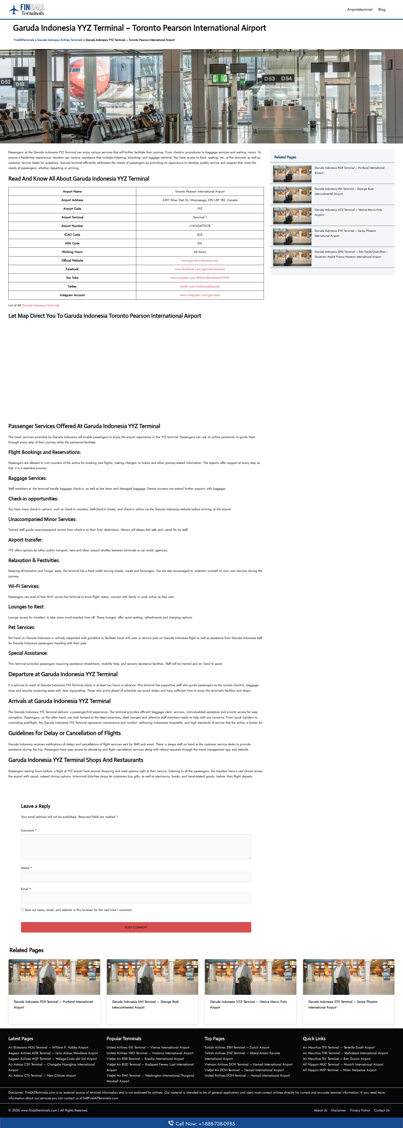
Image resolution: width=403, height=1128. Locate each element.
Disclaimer (338, 1110)
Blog (381, 9)
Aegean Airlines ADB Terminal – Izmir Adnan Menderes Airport (53, 1053)
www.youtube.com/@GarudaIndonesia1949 (199, 277)
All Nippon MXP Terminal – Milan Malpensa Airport (339, 1070)
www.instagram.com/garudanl (200, 295)
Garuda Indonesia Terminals (40, 305)
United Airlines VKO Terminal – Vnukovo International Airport (150, 1053)
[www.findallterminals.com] (26, 9)
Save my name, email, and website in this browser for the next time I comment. (79, 910)
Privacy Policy (360, 1110)
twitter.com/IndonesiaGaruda (200, 286)
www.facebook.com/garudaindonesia (200, 269)
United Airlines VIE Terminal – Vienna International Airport (148, 1047)
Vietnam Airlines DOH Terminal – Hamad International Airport (248, 1064)
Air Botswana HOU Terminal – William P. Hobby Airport (48, 1047)
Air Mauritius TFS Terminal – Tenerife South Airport (338, 1047)
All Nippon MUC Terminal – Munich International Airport (343, 1064)
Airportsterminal (359, 9)
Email (26, 889)
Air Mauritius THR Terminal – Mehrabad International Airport (345, 1053)
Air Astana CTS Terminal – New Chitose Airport (42, 1075)
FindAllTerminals (24, 40)
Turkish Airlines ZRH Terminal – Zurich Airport (237, 1047)
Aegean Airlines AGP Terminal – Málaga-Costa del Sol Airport (52, 1058)
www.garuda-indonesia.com (199, 260)
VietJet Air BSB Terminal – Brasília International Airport (145, 1058)
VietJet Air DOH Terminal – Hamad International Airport (244, 1070)
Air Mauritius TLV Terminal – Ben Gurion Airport (336, 1058)
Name (26, 868)
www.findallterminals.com (39, 1110)
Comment (29, 830)
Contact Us (381, 1110)
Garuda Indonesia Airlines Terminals (59, 40)
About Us (320, 1110)
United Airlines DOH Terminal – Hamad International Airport (247, 1075)
